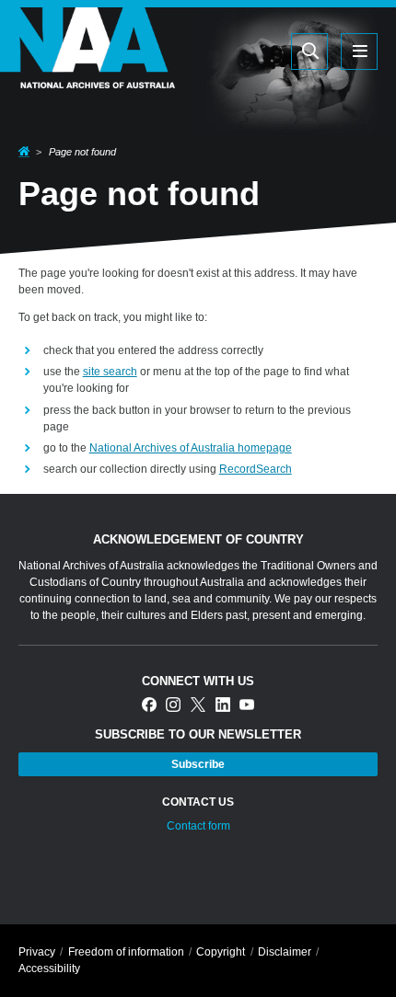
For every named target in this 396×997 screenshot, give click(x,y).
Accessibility (49, 968)
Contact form (198, 825)
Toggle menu (359, 51)
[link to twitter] (198, 705)
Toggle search (309, 51)
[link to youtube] (246, 705)
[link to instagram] (173, 705)
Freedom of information (126, 951)
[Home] (87, 77)
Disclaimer (284, 951)
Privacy (36, 951)
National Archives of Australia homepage (190, 447)
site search (110, 371)
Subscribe (198, 764)
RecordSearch (255, 469)
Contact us (198, 802)
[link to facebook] (149, 705)
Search (222, 50)
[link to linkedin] (222, 705)
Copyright (220, 951)
